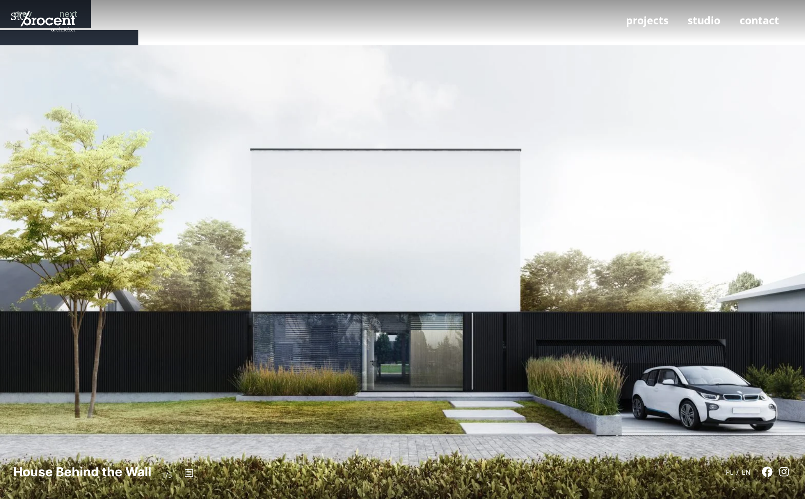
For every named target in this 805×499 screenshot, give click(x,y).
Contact (759, 20)
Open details (188, 473)
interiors (721, 34)
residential (641, 34)
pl (729, 472)
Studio (704, 20)
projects (647, 20)
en (746, 472)
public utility (682, 34)
